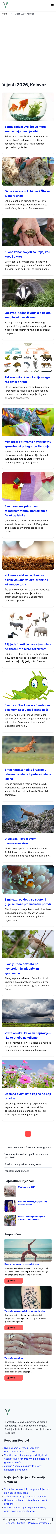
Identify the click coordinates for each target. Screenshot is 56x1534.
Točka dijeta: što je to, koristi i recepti (25, 1496)
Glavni (5, 14)
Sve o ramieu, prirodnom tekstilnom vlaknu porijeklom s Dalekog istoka (26, 511)
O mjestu (10, 1522)
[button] (52, 5)
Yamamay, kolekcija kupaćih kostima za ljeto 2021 (26, 1156)
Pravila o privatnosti (39, 1522)
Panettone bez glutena (16, 1170)
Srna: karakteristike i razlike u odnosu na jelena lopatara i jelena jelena (28, 774)
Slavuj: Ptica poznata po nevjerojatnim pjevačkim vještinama (22, 968)
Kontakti (21, 1522)
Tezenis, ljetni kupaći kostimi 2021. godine (27, 1147)
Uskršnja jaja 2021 (26, 1187)
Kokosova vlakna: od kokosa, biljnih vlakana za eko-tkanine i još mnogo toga (26, 580)
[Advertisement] (28, 48)
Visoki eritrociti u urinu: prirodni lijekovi (25, 1455)
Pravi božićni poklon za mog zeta (22, 1164)
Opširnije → (12, 1280)
